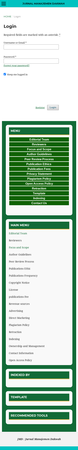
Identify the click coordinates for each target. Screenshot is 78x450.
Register (40, 107)
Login (53, 107)
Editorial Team (18, 233)
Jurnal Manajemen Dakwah (43, 3)
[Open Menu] (3, 3)
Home (7, 16)
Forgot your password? (17, 65)
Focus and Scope (19, 247)
